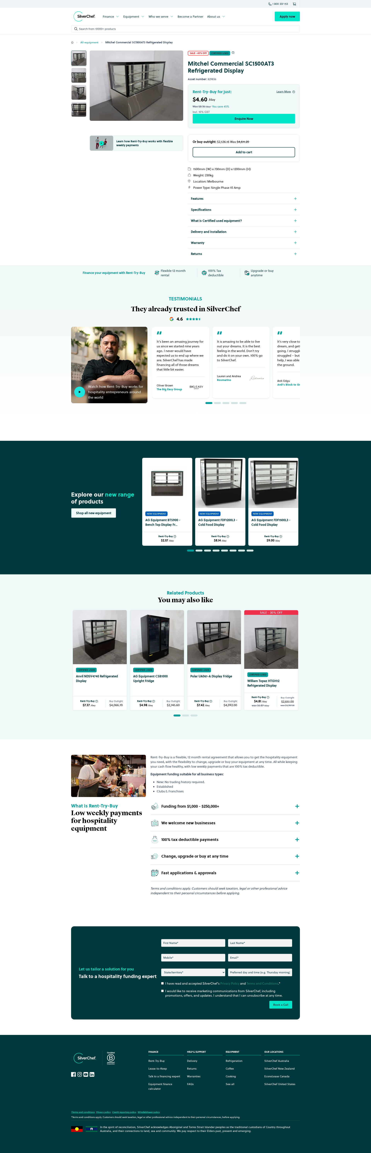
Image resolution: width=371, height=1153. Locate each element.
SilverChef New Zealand (279, 1069)
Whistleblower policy (149, 1112)
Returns (192, 1069)
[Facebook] (73, 1074)
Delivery (192, 1061)
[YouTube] (85, 1074)
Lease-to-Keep (157, 1069)
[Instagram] (79, 1074)
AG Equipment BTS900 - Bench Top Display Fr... (162, 522)
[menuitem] (111, 16)
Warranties (193, 1076)
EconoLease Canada (276, 1076)
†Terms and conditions (83, 1112)
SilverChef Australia (276, 1061)
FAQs (190, 1084)
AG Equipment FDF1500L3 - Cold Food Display (270, 522)
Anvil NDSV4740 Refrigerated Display (97, 678)
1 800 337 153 (280, 4)
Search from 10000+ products (97, 29)
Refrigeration (234, 1061)
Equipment (131, 16)
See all (230, 1084)
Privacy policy (103, 1112)
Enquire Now (244, 119)
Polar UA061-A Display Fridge (211, 676)
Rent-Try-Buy (165, 536)
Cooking (231, 1076)
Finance (108, 16)
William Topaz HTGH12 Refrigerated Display (263, 683)
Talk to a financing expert (164, 1076)
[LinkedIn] (92, 1074)
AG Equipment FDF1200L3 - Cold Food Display (217, 522)
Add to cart (244, 152)
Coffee (230, 1069)
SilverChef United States (279, 1084)
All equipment (89, 42)
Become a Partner (190, 16)
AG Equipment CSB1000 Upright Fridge (150, 678)
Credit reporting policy (124, 1112)
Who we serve (158, 16)
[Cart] (295, 4)
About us (213, 16)
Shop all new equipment (93, 513)
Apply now (287, 16)
